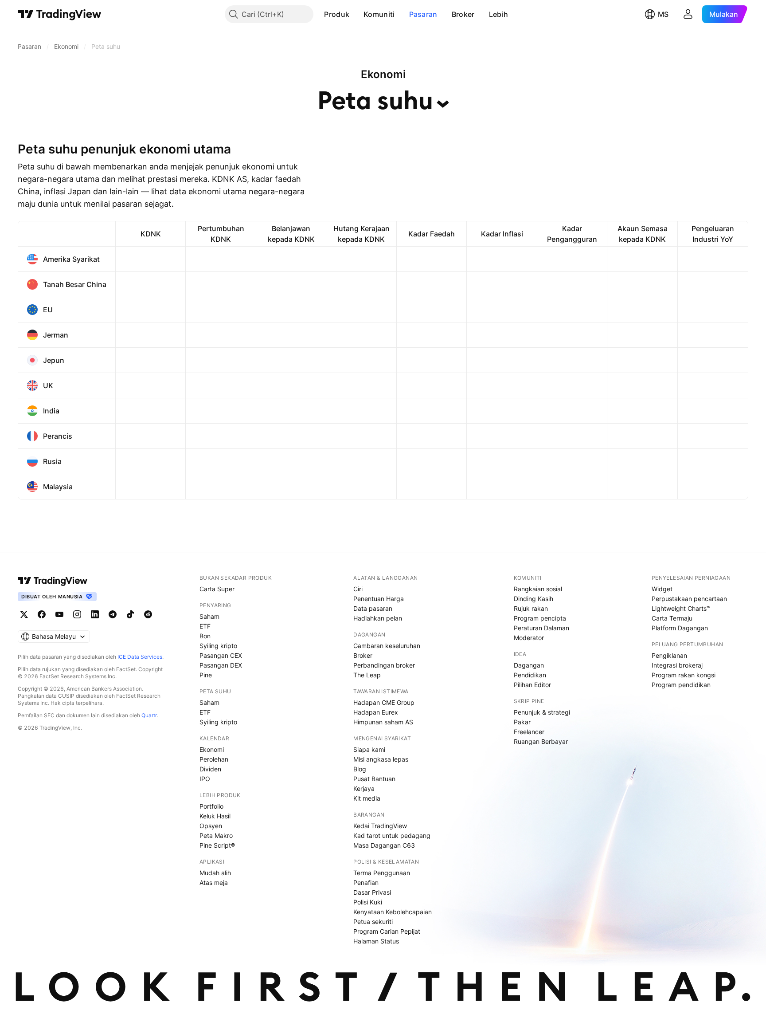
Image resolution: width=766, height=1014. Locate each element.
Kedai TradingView (380, 825)
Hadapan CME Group (383, 702)
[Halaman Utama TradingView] (60, 14)
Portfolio (211, 806)
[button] (356, 14)
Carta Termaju (672, 618)
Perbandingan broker (384, 665)
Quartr (149, 715)
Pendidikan (530, 675)
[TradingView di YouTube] (59, 614)
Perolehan (213, 759)
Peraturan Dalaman (541, 628)
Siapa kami (369, 749)
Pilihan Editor (532, 684)
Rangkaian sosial (538, 589)
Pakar (522, 722)
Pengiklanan (669, 655)
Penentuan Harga (378, 598)
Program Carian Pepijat (386, 931)
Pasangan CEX (220, 655)
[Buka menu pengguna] (688, 14)
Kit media (366, 798)
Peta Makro (216, 835)
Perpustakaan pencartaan (689, 598)
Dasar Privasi (372, 892)
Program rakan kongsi (683, 675)
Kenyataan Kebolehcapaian (392, 912)
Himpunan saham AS (383, 722)
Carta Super (216, 589)
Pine (205, 675)
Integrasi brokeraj (677, 665)
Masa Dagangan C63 (384, 845)
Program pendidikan (681, 684)
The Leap (367, 675)
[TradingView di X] (24, 614)
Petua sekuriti (373, 921)
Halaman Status (376, 941)
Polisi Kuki (367, 902)
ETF (205, 626)
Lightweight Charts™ (681, 608)
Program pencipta (540, 618)
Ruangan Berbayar (541, 741)
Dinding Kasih (533, 598)
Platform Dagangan (680, 628)
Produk (336, 14)
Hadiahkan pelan (377, 618)
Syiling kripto (218, 645)
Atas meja (213, 882)
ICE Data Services (139, 656)
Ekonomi (211, 749)
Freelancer (529, 731)
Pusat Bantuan (374, 778)
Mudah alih (215, 872)
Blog (359, 769)
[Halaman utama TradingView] (53, 580)
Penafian (366, 882)
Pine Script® (217, 845)
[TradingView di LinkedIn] (95, 614)
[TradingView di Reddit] (148, 614)
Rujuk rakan (531, 608)
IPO (204, 778)
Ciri (358, 589)
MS (663, 14)
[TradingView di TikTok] (130, 614)
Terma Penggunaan (381, 872)
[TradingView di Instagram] (77, 614)
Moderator (529, 637)
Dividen (210, 769)
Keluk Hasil (215, 816)
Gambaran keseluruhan (386, 645)
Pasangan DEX (220, 665)
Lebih (498, 14)
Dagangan (529, 665)
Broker (463, 14)
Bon (205, 636)
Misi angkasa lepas (380, 759)
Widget (662, 589)
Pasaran (423, 14)
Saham (209, 616)
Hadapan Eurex (375, 712)
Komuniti (379, 14)
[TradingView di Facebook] (41, 614)
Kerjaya (364, 788)
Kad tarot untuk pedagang (391, 835)
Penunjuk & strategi (542, 712)
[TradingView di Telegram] (112, 614)
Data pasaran (372, 608)
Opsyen (210, 825)
